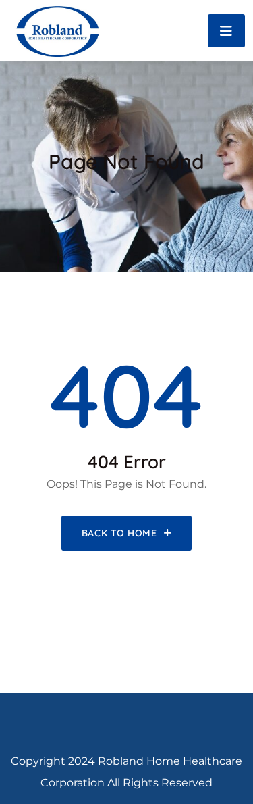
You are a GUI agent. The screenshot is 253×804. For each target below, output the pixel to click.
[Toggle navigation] (226, 30)
